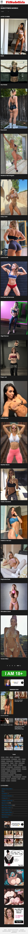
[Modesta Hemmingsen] (14, 154)
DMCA (5, 929)
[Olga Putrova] (14, 318)
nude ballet (13, 773)
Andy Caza (4, 216)
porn (9, 778)
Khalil (10, 765)
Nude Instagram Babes (8, 812)
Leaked (15, 765)
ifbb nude (4, 765)
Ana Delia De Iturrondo (7, 297)
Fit (19, 759)
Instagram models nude (8, 800)
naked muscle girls (17, 769)
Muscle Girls (4, 803)
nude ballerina (5, 773)
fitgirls (24, 759)
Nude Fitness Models (6, 777)
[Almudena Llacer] (14, 596)
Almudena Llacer (6, 611)
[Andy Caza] (14, 197)
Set (19, 778)
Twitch (3, 780)
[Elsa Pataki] (14, 71)
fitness (3, 761)
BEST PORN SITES (22, 931)
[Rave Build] (14, 108)
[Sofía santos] (14, 399)
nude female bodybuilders (8, 775)
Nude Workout (5, 817)
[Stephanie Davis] (14, 561)
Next (18, 665)
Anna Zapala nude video (7, 725)
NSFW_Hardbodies (12, 771)
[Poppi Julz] (14, 358)
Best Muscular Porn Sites (13, 929)
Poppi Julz (4, 377)
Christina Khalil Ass (6, 759)
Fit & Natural (5, 793)
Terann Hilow (4, 659)
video (8, 780)
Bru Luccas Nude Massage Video (19, 700)
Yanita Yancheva (6, 502)
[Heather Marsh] (14, 442)
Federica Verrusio (6, 540)
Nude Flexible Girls (7, 810)
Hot (16, 763)
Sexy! (24, 778)
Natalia (24, 769)
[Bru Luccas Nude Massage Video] (21, 695)
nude (19, 771)
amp (3, 757)
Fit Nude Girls (10, 761)
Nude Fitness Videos (7, 807)
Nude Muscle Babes (7, 814)
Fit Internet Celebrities (7, 796)
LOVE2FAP (22, 929)
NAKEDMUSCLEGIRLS (6, 931)
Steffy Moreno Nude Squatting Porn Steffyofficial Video (19, 728)
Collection (15, 759)
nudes (25, 777)
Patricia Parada (4, 715)
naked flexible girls (6, 769)
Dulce (2, 56)
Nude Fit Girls (18, 775)
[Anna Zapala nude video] (7, 721)
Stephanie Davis (5, 579)
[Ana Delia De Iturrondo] (14, 278)
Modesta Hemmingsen (7, 175)
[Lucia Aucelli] (14, 238)
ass (7, 757)
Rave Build (4, 130)
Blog (3, 791)
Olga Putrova (4, 336)
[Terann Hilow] (14, 636)
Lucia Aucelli (4, 257)
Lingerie (21, 765)
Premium (14, 778)
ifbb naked (22, 763)
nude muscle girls (17, 777)
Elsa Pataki (4, 85)
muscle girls (10, 767)
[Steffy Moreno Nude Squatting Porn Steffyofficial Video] (21, 721)
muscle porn (18, 767)
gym (12, 763)
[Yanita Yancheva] (14, 484)
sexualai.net (14, 931)
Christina (17, 757)
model (3, 767)
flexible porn (18, 761)
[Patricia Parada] (7, 703)
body (12, 757)
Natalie (3, 771)
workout (14, 780)
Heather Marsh (5, 465)
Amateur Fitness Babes (7, 788)
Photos (3, 778)
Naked (24, 767)
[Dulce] (14, 36)
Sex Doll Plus (14, 932)
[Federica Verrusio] (14, 522)
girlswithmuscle (5, 763)
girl (23, 761)
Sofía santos (4, 418)
